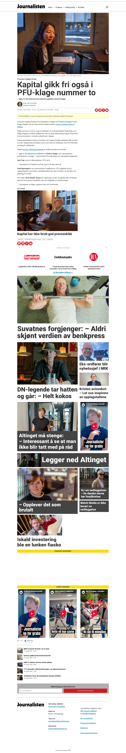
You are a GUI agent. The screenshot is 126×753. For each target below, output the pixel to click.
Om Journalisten (86, 718)
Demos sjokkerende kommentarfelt (37, 656)
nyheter (50, 239)
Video (50, 7)
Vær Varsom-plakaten (88, 711)
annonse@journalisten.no (57, 729)
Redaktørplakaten (89, 713)
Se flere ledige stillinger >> (63, 272)
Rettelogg (84, 728)
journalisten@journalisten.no (58, 721)
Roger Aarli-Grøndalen (56, 706)
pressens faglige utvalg (33, 239)
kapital (20, 239)
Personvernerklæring (88, 723)
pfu (44, 239)
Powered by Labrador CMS (63, 750)
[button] (19, 247)
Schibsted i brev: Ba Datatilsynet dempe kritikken (42, 676)
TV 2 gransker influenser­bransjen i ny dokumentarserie (45, 669)
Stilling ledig (70, 7)
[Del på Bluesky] (107, 110)
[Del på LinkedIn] (100, 110)
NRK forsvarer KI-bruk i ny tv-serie (36, 649)
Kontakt (81, 7)
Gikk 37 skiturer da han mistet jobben (38, 662)
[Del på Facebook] (96, 110)
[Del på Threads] (103, 110)
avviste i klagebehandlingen (33, 149)
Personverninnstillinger (89, 733)
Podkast (59, 7)
